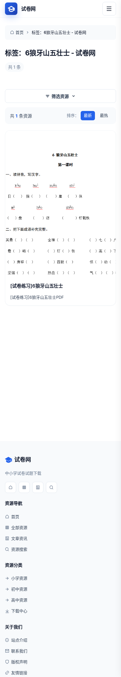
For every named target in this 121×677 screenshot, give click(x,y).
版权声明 (19, 661)
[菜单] (109, 9)
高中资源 (19, 599)
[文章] (37, 487)
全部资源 (19, 527)
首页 (20, 32)
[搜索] (51, 487)
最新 (88, 115)
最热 (104, 115)
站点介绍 (19, 640)
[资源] (24, 487)
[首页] (10, 487)
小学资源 (19, 578)
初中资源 (19, 589)
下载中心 (19, 610)
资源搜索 (19, 549)
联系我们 (19, 650)
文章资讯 (19, 538)
